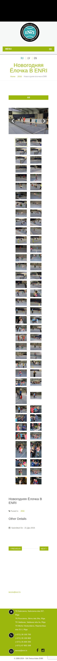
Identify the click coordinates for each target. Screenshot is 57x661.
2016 (19, 76)
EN (35, 58)
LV (28, 58)
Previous (16, 549)
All (28, 97)
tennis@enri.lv (15, 592)
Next (44, 121)
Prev (13, 121)
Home (12, 76)
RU (22, 58)
